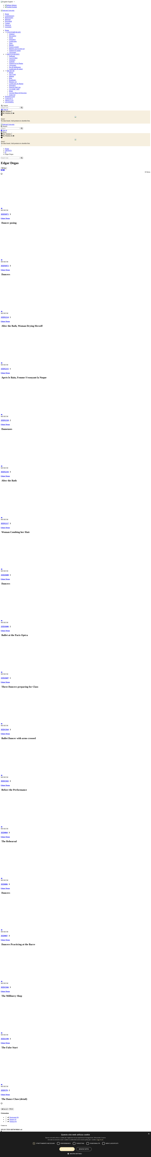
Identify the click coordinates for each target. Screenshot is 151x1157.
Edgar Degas (5, 218)
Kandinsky (12, 80)
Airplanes (12, 60)
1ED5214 (5, 317)
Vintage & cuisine (15, 50)
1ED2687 (5, 678)
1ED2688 (5, 575)
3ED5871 (5, 214)
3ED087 (4, 936)
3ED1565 (5, 781)
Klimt (11, 91)
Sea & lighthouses (15, 67)
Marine (11, 45)
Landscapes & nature (16, 69)
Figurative (12, 39)
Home (7, 30)
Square (12, 1119)
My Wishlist (6, 113)
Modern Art (13, 82)
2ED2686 (5, 626)
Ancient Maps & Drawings (18, 93)
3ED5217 (5, 523)
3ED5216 (5, 472)
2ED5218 (5, 420)
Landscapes (13, 41)
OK (12, 1109)
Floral (11, 38)
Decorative (12, 36)
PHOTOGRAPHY (13, 54)
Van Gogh (12, 74)
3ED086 (4, 884)
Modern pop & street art (17, 49)
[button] (75, 1154)
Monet (11, 73)
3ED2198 (5, 1039)
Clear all (5, 1109)
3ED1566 (5, 987)
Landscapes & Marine (16, 84)
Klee (10, 78)
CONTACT (9, 98)
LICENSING (9, 102)
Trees (11, 43)
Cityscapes (12, 52)
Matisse (11, 76)
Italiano (14, 5)
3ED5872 (5, 266)
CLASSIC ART (14, 89)
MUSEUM (10, 71)
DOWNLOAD (10, 96)
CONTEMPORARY (14, 32)
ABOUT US (9, 100)
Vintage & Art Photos (16, 63)
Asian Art (12, 95)
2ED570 (4, 1090)
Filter (4, 168)
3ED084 (4, 833)
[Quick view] (1, 208)
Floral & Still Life (15, 87)
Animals (11, 61)
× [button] (148, 1134)
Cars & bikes (13, 58)
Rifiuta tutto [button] (84, 1149)
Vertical (13, 1121)
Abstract (11, 34)
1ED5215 (5, 369)
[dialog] (75, 1144)
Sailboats (12, 56)
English (14, 7)
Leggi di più (99, 1140)
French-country (14, 47)
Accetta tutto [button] (67, 1149)
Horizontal (14, 1117)
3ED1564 (5, 729)
